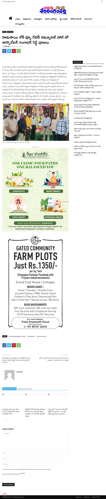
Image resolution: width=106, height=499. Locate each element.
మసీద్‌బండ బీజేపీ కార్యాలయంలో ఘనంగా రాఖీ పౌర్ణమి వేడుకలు (87, 147)
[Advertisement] (35, 60)
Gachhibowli (31, 336)
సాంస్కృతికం (20, 24)
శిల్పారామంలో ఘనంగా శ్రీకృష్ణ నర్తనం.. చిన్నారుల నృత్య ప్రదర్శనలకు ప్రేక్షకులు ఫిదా (87, 99)
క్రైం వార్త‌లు (64, 19)
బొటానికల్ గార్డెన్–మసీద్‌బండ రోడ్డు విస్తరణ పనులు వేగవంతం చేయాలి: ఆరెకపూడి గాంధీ (88, 86)
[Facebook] (102, 1)
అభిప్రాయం (27, 19)
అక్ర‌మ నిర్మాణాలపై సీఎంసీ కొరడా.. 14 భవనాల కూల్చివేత (87, 136)
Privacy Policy (96, 497)
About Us (78, 497)
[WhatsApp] (19, 51)
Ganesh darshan (41, 336)
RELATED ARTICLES (9, 389)
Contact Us (86, 497)
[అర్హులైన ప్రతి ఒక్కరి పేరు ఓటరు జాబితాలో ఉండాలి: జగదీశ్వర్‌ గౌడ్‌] (12, 400)
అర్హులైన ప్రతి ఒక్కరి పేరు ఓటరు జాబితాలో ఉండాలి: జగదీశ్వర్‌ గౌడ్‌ (11, 411)
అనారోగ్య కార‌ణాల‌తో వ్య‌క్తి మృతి (83, 118)
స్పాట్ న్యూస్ (10, 32)
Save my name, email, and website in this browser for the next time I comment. (27, 469)
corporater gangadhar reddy (17, 336)
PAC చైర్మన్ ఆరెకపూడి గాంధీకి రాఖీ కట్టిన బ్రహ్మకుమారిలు (85, 154)
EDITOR (7, 46)
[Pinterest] (14, 51)
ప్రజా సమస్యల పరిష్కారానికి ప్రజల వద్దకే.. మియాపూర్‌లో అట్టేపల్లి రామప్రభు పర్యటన (86, 123)
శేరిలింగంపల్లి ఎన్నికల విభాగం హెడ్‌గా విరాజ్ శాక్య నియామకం (87, 130)
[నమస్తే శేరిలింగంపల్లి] (53, 10)
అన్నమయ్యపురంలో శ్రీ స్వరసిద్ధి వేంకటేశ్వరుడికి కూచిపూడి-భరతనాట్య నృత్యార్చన (86, 106)
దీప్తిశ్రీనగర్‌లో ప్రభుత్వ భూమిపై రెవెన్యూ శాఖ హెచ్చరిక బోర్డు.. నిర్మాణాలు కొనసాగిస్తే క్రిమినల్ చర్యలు (35, 412)
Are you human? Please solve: (11, 474)
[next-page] (7, 420)
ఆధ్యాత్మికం (38, 19)
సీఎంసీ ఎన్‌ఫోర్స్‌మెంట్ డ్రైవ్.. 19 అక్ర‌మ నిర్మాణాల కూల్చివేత (87, 93)
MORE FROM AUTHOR (25, 389)
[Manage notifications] (4, 494)
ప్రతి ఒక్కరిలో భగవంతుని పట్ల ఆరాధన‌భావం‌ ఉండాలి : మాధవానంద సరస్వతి (54, 359)
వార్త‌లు (17, 19)
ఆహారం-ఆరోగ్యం (51, 19)
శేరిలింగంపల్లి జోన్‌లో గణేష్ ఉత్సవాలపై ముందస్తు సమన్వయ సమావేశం (87, 112)
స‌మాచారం (88, 19)
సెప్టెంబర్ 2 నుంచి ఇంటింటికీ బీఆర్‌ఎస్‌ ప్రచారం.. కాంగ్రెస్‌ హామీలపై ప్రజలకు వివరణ (57, 411)
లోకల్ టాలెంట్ (76, 19)
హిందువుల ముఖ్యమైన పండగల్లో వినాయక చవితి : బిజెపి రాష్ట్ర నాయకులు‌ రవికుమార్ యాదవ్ (16, 360)
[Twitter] (9, 51)
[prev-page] (3, 420)
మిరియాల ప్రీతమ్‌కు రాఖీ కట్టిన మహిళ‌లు (85, 142)
